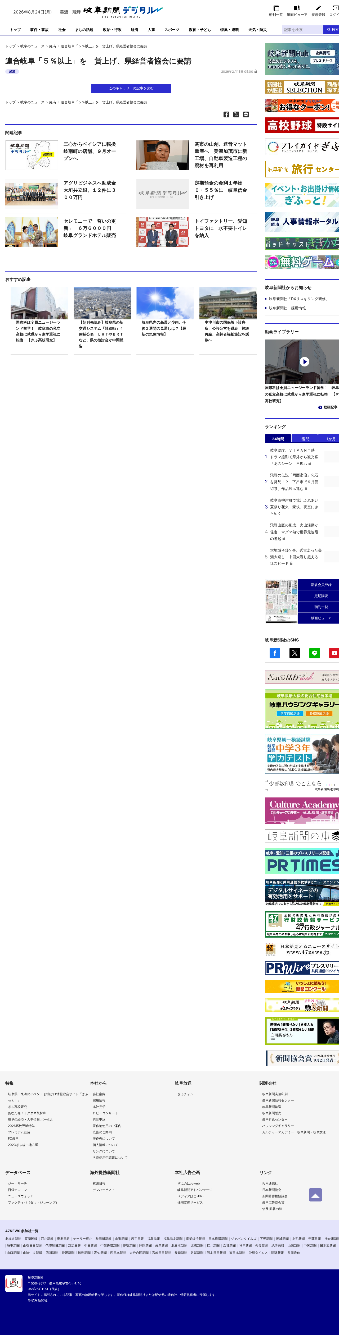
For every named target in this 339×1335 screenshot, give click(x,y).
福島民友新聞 (172, 1239)
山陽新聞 (294, 1245)
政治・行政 (112, 29)
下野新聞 (266, 1239)
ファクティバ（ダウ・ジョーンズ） (33, 1202)
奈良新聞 (261, 1245)
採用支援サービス (190, 1202)
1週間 (304, 439)
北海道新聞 (13, 1239)
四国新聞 (52, 1253)
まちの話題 (84, 29)
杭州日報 (99, 1183)
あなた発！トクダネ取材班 (27, 1113)
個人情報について (105, 1145)
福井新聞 (213, 1245)
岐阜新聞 (161, 1245)
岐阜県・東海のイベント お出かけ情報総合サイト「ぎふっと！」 (48, 1097)
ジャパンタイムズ (243, 1239)
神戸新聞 (245, 1245)
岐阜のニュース (32, 46)
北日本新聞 (179, 1245)
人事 (151, 29)
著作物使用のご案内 (107, 1126)
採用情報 (99, 1100)
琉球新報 (277, 1253)
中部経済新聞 (109, 1245)
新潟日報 (74, 1245)
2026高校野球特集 (21, 1126)
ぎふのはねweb (188, 1183)
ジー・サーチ (17, 1183)
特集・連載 (229, 29)
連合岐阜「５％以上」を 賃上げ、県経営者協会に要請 (104, 46)
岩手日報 (137, 1239)
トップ (15, 29)
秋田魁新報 (103, 1239)
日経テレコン (17, 1190)
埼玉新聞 (13, 1245)
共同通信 (293, 1253)
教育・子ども (200, 29)
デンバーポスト (104, 1190)
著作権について (104, 1138)
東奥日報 (63, 1239)
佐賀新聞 (197, 1253)
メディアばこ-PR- (190, 1196)
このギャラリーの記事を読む (131, 88)
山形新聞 (121, 1239)
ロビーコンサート (105, 1113)
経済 (134, 29)
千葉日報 (314, 1239)
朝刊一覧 (276, 14)
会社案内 (99, 1094)
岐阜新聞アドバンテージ (194, 1190)
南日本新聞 (237, 1253)
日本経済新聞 (218, 1239)
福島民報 (153, 1239)
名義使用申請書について (110, 1157)
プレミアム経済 (19, 1132)
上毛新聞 (298, 1239)
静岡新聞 (145, 1245)
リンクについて (104, 1151)
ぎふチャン (185, 1094)
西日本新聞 (118, 1253)
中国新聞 (310, 1245)
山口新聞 (13, 1253)
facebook (275, 653)
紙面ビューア (297, 14)
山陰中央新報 (32, 1253)
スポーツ (171, 29)
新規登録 (318, 14)
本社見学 (99, 1107)
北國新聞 (197, 1245)
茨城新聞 (282, 1239)
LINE (314, 653)
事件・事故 (39, 29)
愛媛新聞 (68, 1253)
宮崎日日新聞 (161, 1253)
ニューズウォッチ (20, 1196)
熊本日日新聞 (216, 1253)
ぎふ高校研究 (17, 1107)
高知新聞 (100, 1253)
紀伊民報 (277, 1245)
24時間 (278, 439)
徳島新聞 (84, 1253)
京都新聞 (229, 1245)
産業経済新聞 (195, 1239)
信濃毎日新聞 (55, 1245)
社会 (62, 29)
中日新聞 (90, 1245)
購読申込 (99, 1119)
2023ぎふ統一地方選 (23, 1145)
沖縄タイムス (258, 1253)
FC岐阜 (13, 1138)
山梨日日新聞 (32, 1245)
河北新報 (47, 1239)
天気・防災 (257, 29)
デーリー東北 (82, 1239)
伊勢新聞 (129, 1245)
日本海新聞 (328, 1245)
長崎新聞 (181, 1253)
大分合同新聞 (139, 1253)
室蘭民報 (31, 1239)
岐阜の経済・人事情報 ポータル (30, 1119)
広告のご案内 (102, 1132)
